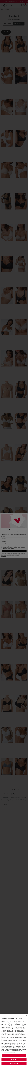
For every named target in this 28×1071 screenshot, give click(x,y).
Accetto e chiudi (14, 1063)
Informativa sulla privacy (9, 1052)
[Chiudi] (26, 1016)
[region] (14, 1042)
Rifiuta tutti (14, 1059)
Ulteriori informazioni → (13, 1055)
